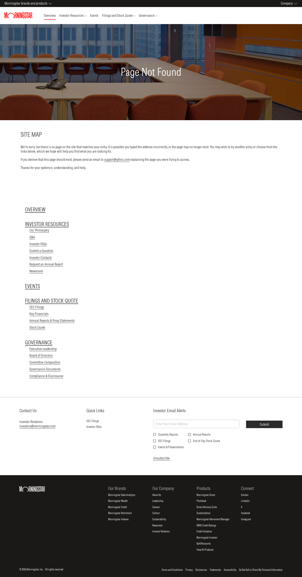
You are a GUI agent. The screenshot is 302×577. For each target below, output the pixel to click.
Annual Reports (201, 435)
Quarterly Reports (168, 435)
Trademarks (215, 570)
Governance (38, 342)
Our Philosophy (39, 230)
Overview (35, 209)
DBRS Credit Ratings (210, 525)
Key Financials (38, 313)
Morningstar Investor (211, 537)
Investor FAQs (38, 244)
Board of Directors (41, 355)
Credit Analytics (208, 531)
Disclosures (201, 570)
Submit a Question (41, 251)
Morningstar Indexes (122, 519)
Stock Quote (37, 327)
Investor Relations (164, 531)
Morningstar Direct (209, 495)
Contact (248, 495)
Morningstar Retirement (123, 513)
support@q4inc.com (117, 159)
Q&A (32, 237)
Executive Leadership (43, 349)
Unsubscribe (161, 458)
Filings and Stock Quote (51, 300)
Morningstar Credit (121, 507)
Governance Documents (45, 369)
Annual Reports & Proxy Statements (52, 320)
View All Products (209, 550)
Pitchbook (205, 501)
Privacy (189, 570)
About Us (160, 495)
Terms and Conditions (172, 570)
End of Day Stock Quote (206, 441)
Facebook (249, 513)
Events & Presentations (171, 447)
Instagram (249, 519)
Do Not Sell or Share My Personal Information (261, 570)
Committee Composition (44, 362)
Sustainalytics (207, 513)
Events (32, 286)
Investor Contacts (40, 257)
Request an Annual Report (46, 264)
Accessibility (230, 570)
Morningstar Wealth (121, 501)
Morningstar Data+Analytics (125, 495)
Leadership (161, 501)
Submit (264, 424)
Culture (159, 513)
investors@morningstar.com (37, 426)
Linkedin (249, 501)
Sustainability (162, 519)
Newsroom (36, 271)
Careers (159, 507)
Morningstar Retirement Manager (217, 519)
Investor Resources (47, 224)
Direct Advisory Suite (210, 507)
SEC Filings (36, 307)
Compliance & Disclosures (46, 376)
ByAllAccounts (207, 543)
